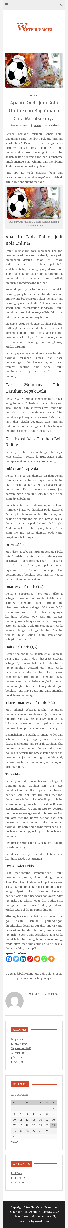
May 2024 (17, 1039)
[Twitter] (16, 959)
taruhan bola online (33, 505)
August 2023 (18, 1053)
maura (37, 125)
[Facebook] (9, 959)
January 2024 (19, 1043)
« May (15, 1141)
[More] (51, 959)
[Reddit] (37, 959)
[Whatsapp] (44, 959)
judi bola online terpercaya (34, 978)
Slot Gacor (17, 1182)
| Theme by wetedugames (28, 1216)
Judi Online (18, 1177)
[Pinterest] (30, 959)
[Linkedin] (23, 959)
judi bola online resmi (48, 973)
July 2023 (16, 1057)
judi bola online (23, 973)
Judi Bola (34, 96)
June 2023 (17, 1062)
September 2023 (21, 1048)
